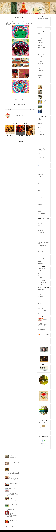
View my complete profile (42, 329)
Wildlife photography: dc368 (42, 282)
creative (39, 52)
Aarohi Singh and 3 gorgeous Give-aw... (20, 136)
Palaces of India (40, 70)
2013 (40, 123)
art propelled (40, 270)
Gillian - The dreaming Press (42, 227)
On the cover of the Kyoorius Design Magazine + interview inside (13, 513)
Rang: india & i (40, 306)
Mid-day (39, 225)
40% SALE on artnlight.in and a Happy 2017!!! (45, 110)
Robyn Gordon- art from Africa (14, 462)
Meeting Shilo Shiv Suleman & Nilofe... (30, 136)
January (41, 158)
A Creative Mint (40, 171)
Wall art (39, 75)
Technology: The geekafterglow (43, 284)
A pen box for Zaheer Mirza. (13, 504)
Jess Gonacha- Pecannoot (42, 232)
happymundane (40, 190)
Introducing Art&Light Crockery (46, 96)
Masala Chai (40, 299)
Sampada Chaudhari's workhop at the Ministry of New (46, 87)
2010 (40, 127)
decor (39, 33)
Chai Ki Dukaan (40, 291)
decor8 (39, 179)
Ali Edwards (40, 172)
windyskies (40, 261)
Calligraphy (40, 77)
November (41, 146)
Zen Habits (40, 256)
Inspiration (40, 49)
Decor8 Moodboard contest (42, 251)
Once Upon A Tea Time (42, 301)
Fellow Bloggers (40, 47)
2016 (40, 119)
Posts (40, 340)
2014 (40, 122)
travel (39, 35)
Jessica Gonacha (40, 195)
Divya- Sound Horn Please (42, 220)
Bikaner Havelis (42, 139)
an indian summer (41, 289)
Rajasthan (41, 145)
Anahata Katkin (40, 174)
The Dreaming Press (41, 213)
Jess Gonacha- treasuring (42, 240)
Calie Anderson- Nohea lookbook (43, 248)
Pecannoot (40, 273)
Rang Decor (40, 305)
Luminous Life (40, 199)
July (40, 150)
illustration (24, 104)
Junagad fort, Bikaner (43, 143)
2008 (40, 130)
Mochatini (39, 202)
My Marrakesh (40, 204)
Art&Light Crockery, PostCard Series (45, 91)
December (41, 131)
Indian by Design (41, 296)
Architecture (40, 54)
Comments (41, 341)
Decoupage (40, 61)
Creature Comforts (41, 178)
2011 (39, 126)
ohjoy (39, 209)
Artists (18, 104)
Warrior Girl (40, 277)
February (41, 157)
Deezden (39, 294)
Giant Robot (21, 104)
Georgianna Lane (41, 188)
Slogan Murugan (40, 308)
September (42, 149)
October (41, 148)
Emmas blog (40, 186)
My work (39, 38)
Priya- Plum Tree (41, 230)
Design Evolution (41, 181)
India (39, 36)
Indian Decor (40, 59)
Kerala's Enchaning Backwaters (45, 106)
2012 (40, 124)
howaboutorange (41, 192)
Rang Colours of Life (41, 303)
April (40, 154)
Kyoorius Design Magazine (42, 223)
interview (39, 73)
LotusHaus (40, 197)
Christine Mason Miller (41, 268)
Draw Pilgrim (40, 185)
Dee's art (10, 468)
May (40, 153)
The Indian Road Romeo (42, 310)
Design (39, 45)
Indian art (39, 63)
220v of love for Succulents (45, 101)
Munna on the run (41, 275)
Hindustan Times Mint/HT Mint (43, 234)
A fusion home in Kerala (13, 483)
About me (39, 56)
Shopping (39, 42)
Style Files (39, 211)
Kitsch (39, 80)
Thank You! (41, 132)
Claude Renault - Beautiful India (43, 292)
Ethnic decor (40, 68)
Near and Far (40, 206)
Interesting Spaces (41, 66)
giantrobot (9, 23)
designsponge (40, 183)
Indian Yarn (40, 298)
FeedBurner (46, 427)
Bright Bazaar (40, 176)
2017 (40, 118)
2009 (40, 128)
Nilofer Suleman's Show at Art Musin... (9, 136)
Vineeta (13, 113)
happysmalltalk (40, 263)
